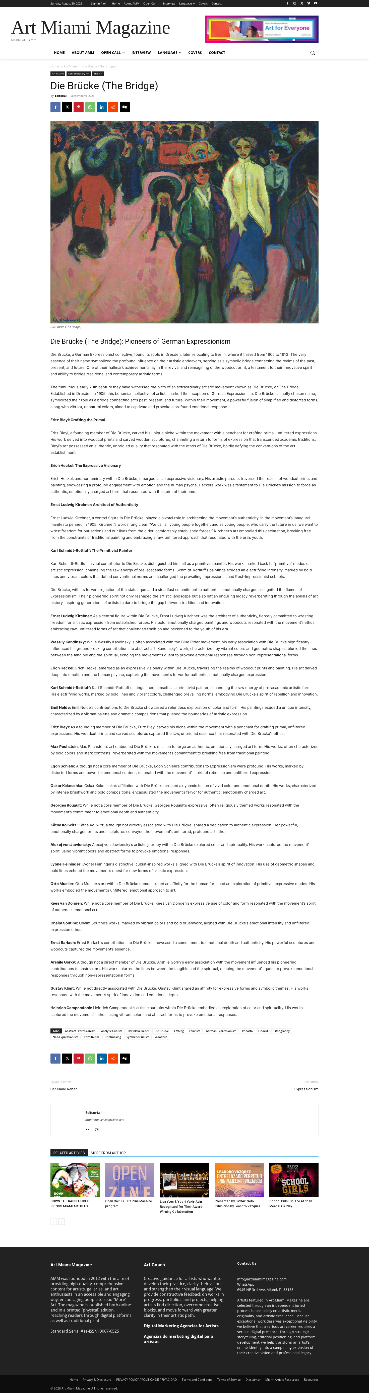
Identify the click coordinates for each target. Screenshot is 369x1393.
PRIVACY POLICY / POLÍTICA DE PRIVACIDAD (146, 1379)
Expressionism (306, 1089)
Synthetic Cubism (138, 1037)
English (98, 73)
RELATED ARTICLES (69, 1153)
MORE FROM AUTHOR (108, 1153)
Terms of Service (229, 1379)
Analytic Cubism (111, 1031)
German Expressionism (221, 1031)
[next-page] (61, 1221)
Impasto (247, 1031)
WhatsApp (246, 1284)
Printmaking (113, 1037)
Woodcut (161, 1037)
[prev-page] (53, 1221)
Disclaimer (253, 1379)
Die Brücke (162, 1031)
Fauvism (194, 1031)
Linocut (263, 1031)
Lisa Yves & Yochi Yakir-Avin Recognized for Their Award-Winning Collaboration (182, 1206)
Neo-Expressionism (65, 1037)
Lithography (282, 1031)
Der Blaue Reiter (138, 1031)
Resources (311, 1379)
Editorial (61, 96)
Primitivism (91, 1037)
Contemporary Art (78, 73)
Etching (179, 1031)
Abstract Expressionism (80, 1031)
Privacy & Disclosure (97, 1379)
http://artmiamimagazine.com (104, 1119)
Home (54, 66)
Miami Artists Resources (282, 1379)
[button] (312, 53)
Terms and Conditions (197, 1379)
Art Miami (71, 66)
